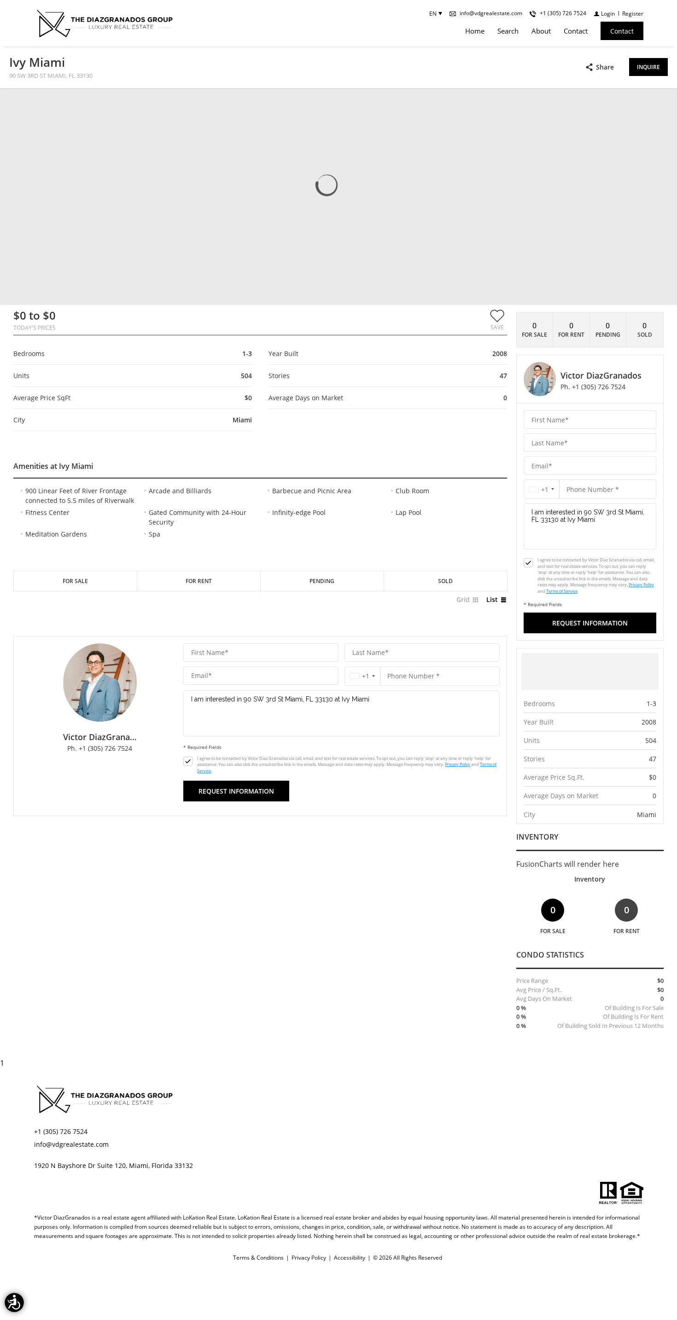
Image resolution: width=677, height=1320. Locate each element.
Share (605, 67)
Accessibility (349, 1258)
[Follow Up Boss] (188, 761)
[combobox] (362, 675)
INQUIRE (648, 67)
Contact (576, 30)
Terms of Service (562, 591)
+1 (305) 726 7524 (61, 1131)
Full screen (660, 103)
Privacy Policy (457, 764)
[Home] (104, 23)
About (541, 30)
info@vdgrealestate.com (71, 1144)
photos (28, 102)
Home (474, 30)
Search (508, 30)
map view (70, 102)
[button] (497, 320)
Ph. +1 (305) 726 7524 (99, 748)
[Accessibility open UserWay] (14, 1302)
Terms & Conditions (258, 1258)
